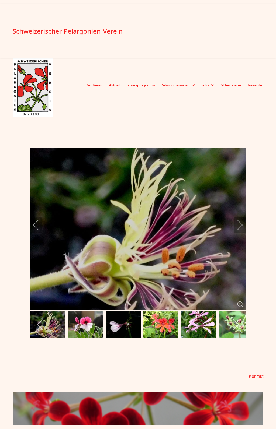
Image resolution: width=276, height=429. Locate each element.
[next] (236, 225)
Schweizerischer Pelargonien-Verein (68, 31)
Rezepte (255, 85)
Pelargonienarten (175, 85)
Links (204, 85)
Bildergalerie (230, 85)
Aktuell (114, 85)
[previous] (39, 225)
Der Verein (94, 85)
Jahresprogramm (140, 85)
